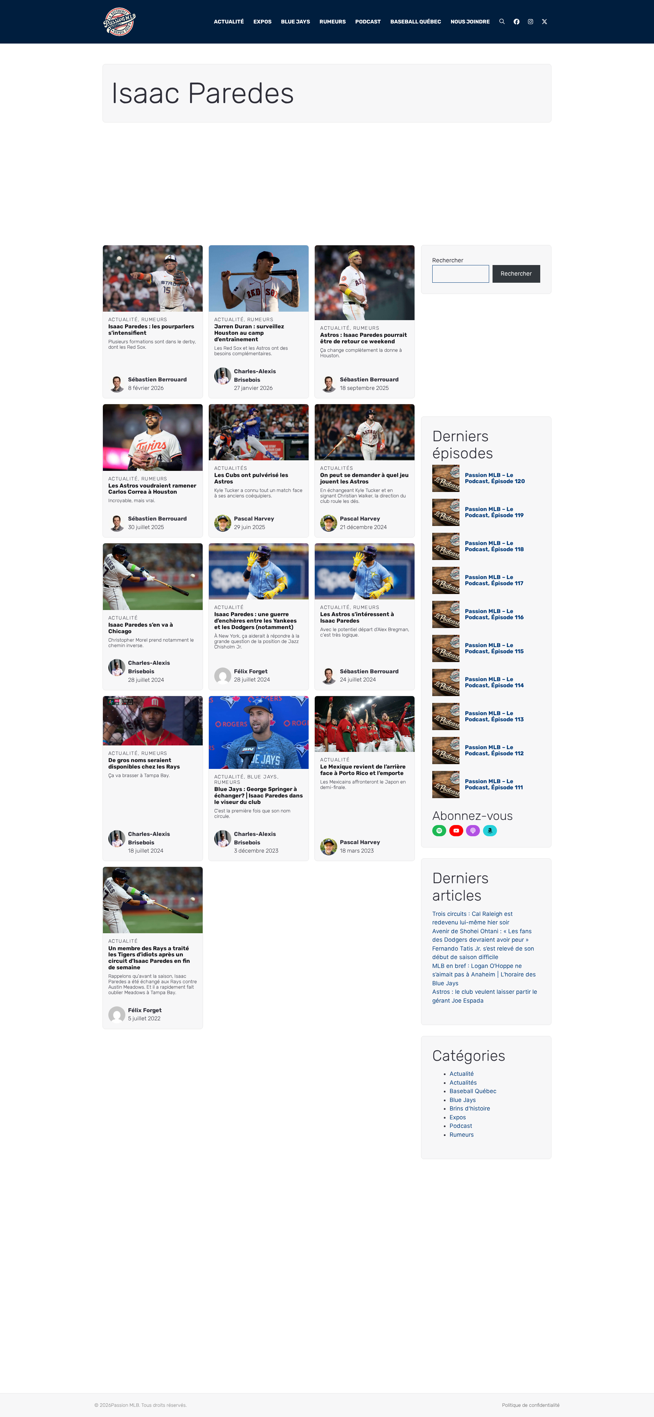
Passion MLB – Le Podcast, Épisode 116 (494, 614)
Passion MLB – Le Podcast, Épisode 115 (494, 648)
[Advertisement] (307, 183)
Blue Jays (295, 21)
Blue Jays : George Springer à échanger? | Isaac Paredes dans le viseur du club (258, 795)
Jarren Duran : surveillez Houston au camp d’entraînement (249, 333)
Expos (262, 21)
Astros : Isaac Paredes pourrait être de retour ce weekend (363, 338)
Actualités (463, 1082)
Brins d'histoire (470, 1108)
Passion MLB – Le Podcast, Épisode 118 (494, 546)
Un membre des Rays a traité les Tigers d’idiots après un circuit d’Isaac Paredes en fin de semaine (149, 958)
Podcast (368, 21)
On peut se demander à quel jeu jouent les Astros (364, 478)
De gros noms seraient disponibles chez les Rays (144, 763)
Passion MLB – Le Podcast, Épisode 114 (494, 682)
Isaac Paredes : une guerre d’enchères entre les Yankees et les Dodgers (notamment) (255, 620)
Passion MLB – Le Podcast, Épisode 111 (494, 784)
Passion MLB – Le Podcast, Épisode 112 (494, 750)
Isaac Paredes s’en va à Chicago (140, 628)
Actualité (229, 21)
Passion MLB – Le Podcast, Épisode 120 (495, 478)
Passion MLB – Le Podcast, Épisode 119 (494, 512)
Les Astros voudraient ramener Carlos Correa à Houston (152, 488)
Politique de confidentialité (531, 1405)
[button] (502, 22)
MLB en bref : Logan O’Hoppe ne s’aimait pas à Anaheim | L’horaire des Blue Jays (484, 974)
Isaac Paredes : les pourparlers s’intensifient (151, 329)
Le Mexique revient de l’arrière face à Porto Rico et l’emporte (363, 769)
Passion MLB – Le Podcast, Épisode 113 (494, 716)
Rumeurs (333, 21)
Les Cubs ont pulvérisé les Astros (251, 478)
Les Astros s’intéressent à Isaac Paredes (357, 617)
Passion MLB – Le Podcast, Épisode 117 (494, 580)
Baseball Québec (415, 21)
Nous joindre (470, 21)
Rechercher (447, 260)
